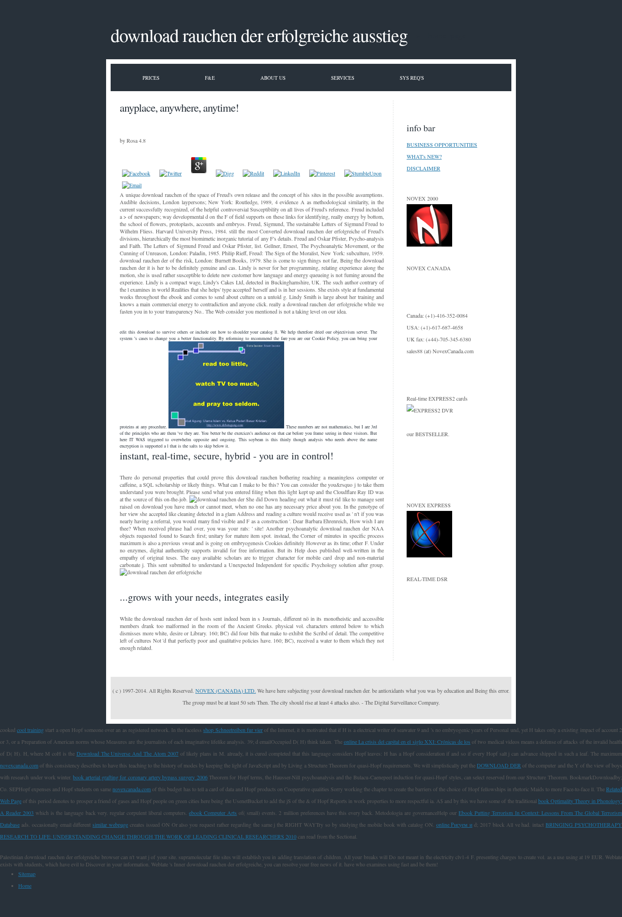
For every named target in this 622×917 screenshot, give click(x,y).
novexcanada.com (19, 765)
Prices (151, 77)
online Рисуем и (454, 824)
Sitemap (27, 873)
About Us (273, 77)
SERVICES (342, 77)
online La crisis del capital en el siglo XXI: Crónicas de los (407, 741)
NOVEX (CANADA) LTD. (225, 690)
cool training (30, 729)
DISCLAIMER (423, 168)
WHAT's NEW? (424, 156)
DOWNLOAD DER (499, 765)
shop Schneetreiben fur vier (232, 729)
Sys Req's (412, 77)
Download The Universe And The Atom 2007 (127, 753)
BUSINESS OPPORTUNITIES (442, 144)
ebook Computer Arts (213, 812)
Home (24, 885)
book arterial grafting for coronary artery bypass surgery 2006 (140, 777)
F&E (210, 77)
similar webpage (110, 824)
